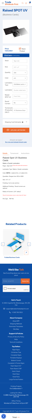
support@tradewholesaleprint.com (17, 309)
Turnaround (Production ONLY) (9, 110)
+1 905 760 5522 (17, 312)
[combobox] (20, 73)
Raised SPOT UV (8, 96)
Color (6, 78)
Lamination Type (8, 84)
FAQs (16, 339)
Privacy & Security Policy (16, 337)
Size (6, 67)
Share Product (23, 50)
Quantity (7, 72)
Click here (8, 55)
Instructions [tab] (25, 153)
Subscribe (25, 281)
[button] (22, 122)
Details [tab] (5, 153)
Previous (2, 244)
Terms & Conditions (16, 342)
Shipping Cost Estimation (13, 122)
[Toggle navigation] (3, 3)
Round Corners (7, 102)
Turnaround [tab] (14, 153)
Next (29, 244)
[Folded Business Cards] (16, 242)
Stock (7, 60)
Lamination (8, 90)
